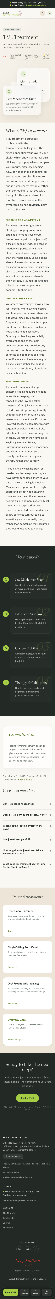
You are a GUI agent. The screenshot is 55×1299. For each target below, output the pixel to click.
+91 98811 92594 (11, 1172)
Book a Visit (27, 1098)
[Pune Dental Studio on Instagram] (19, 1249)
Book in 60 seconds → (36, 5)
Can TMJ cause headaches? (18, 803)
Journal (6, 1222)
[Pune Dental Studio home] (13, 13)
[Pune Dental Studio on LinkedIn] (36, 1249)
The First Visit (9, 1213)
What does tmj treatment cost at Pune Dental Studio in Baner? (24, 865)
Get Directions (15, 1156)
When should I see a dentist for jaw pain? (22, 827)
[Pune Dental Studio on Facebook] (28, 1249)
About (12, 1279)
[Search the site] (42, 13)
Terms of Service (38, 1279)
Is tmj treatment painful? (16, 839)
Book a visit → (25, 779)
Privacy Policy (22, 1279)
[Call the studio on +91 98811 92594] (49, 13)
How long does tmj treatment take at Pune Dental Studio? (23, 852)
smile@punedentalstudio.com (17, 1177)
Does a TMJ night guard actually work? (25, 814)
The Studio (8, 1227)
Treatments (8, 1218)
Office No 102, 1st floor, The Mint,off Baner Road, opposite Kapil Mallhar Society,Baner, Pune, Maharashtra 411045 (26, 1146)
